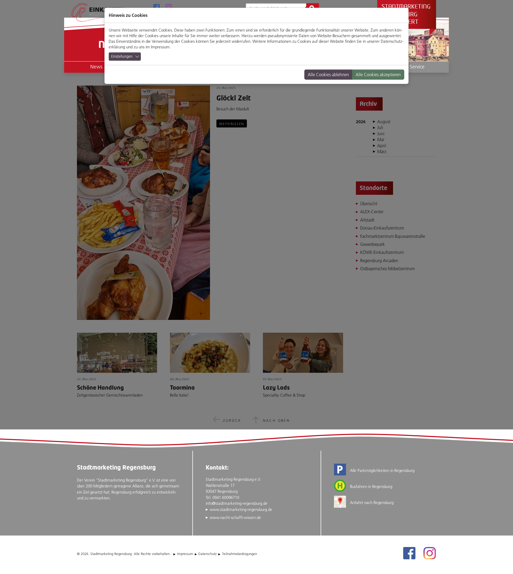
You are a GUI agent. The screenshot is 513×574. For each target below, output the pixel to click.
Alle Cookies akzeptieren (378, 74)
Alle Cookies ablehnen (328, 74)
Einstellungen (122, 56)
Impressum (160, 46)
